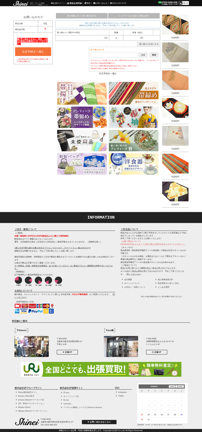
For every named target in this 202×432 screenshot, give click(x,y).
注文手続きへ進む (33, 51)
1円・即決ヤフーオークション (31, 404)
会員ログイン (59, 3)
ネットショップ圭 (71, 396)
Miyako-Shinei (24, 407)
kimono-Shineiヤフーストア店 (31, 400)
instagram (122, 392)
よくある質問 (163, 287)
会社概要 (128, 280)
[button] (130, 297)
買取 (89, 3)
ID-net (66, 400)
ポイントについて (132, 283)
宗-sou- (66, 393)
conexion (67, 404)
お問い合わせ (101, 3)
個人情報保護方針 (165, 280)
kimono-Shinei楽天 (26, 396)
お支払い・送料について (134, 287)
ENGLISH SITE (119, 3)
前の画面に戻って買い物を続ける (81, 16)
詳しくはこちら (133, 274)
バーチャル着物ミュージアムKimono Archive (82, 407)
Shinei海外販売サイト (27, 392)
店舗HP (68, 352)
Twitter (121, 396)
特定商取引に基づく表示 (168, 283)
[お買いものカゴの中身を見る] (183, 5)
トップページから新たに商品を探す (133, 16)
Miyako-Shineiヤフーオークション (33, 411)
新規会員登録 (76, 3)
